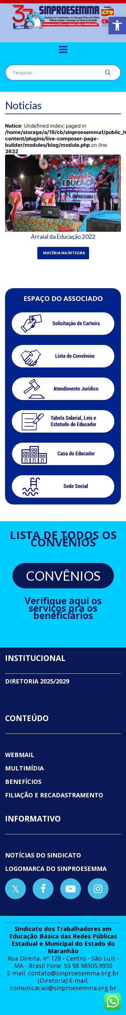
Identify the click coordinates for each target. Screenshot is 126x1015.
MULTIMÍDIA (24, 768)
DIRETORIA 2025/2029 (37, 681)
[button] (117, 25)
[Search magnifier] (108, 74)
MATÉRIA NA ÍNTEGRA (64, 253)
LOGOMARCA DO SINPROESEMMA (56, 869)
